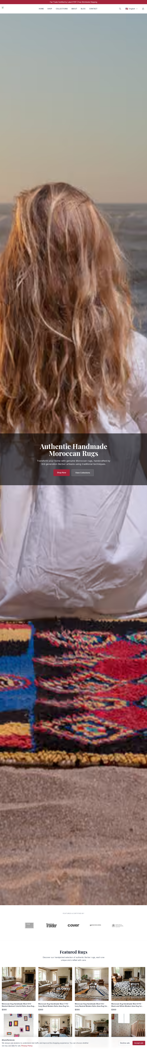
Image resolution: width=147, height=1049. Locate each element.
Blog (83, 9)
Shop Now (61, 472)
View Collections (82, 473)
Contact (93, 9)
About (74, 9)
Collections (62, 9)
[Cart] (143, 8)
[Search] (120, 8)
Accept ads (138, 1043)
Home (41, 9)
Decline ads (125, 1043)
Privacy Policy (27, 1046)
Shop (49, 9)
